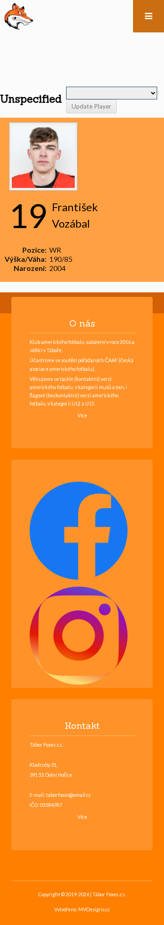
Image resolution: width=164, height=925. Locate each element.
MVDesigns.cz (94, 909)
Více (82, 415)
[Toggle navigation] (148, 16)
